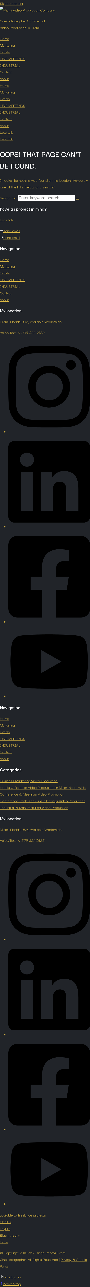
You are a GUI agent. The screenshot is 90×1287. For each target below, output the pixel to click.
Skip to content (11, 3)
